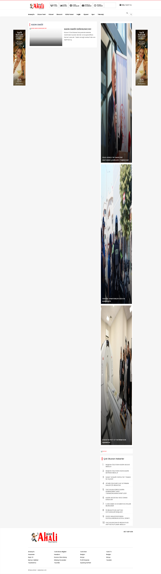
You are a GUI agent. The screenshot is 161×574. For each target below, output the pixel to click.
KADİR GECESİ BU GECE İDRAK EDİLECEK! (115, 498)
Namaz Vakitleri (33, 560)
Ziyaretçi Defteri (85, 563)
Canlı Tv (109, 552)
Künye (82, 557)
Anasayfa (31, 552)
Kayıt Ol (30, 557)
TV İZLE (55, 5)
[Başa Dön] (158, 571)
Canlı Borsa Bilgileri (60, 552)
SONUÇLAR (76, 5)
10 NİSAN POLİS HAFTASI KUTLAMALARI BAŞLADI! (113, 511)
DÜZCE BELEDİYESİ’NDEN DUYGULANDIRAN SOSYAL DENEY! (116, 517)
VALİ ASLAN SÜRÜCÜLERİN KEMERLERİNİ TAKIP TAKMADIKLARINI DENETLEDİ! (115, 491)
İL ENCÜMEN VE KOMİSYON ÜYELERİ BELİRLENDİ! (117, 504)
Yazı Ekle (57, 563)
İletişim (82, 554)
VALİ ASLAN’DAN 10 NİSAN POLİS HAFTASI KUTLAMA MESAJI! (116, 523)
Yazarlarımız (32, 563)
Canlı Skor (83, 552)
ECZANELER (88, 5)
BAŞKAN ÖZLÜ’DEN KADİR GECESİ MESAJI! (116, 465)
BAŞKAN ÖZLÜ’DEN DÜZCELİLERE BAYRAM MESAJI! (116, 471)
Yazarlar (109, 560)
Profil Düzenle (84, 560)
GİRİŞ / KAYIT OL (126, 5)
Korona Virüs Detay (60, 557)
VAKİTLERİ (100, 5)
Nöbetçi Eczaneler (60, 560)
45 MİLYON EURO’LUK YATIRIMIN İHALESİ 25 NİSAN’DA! (116, 484)
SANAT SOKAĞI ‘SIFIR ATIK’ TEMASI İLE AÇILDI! (117, 478)
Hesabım (57, 554)
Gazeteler (31, 554)
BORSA (65, 5)
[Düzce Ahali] (37, 9)
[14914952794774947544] (142, 85)
